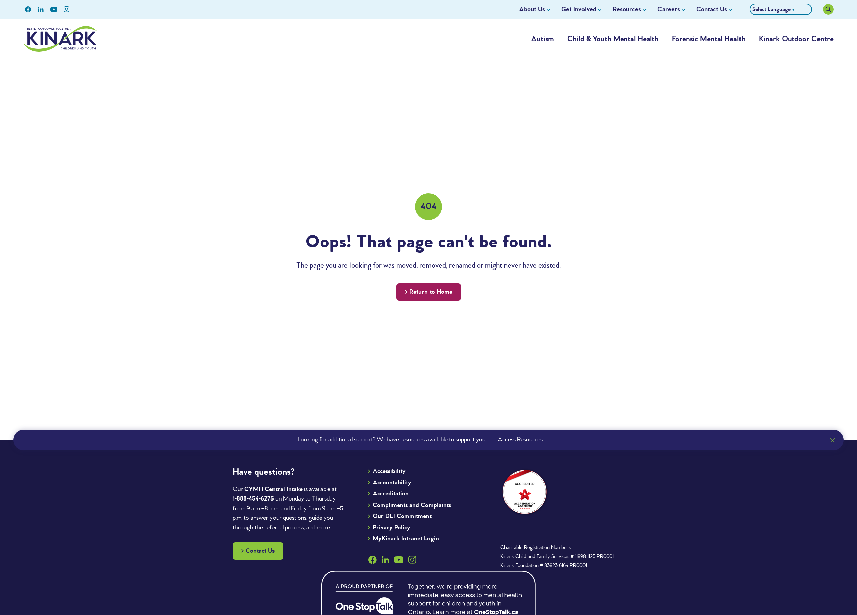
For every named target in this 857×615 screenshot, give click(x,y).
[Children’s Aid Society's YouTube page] (54, 9)
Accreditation (391, 493)
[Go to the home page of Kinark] (60, 39)
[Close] (832, 440)
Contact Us (711, 10)
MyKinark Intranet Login (406, 538)
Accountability (392, 482)
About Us (532, 10)
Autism (542, 39)
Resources (627, 10)
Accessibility (389, 471)
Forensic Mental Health (708, 39)
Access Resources (520, 439)
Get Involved (578, 10)
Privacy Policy (391, 527)
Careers (668, 10)
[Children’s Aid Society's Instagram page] (66, 9)
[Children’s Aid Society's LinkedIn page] (40, 9)
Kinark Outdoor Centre (796, 39)
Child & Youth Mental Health (612, 39)
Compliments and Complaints (412, 505)
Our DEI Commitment (402, 516)
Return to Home (430, 292)
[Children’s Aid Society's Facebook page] (28, 9)
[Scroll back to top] (838, 572)
